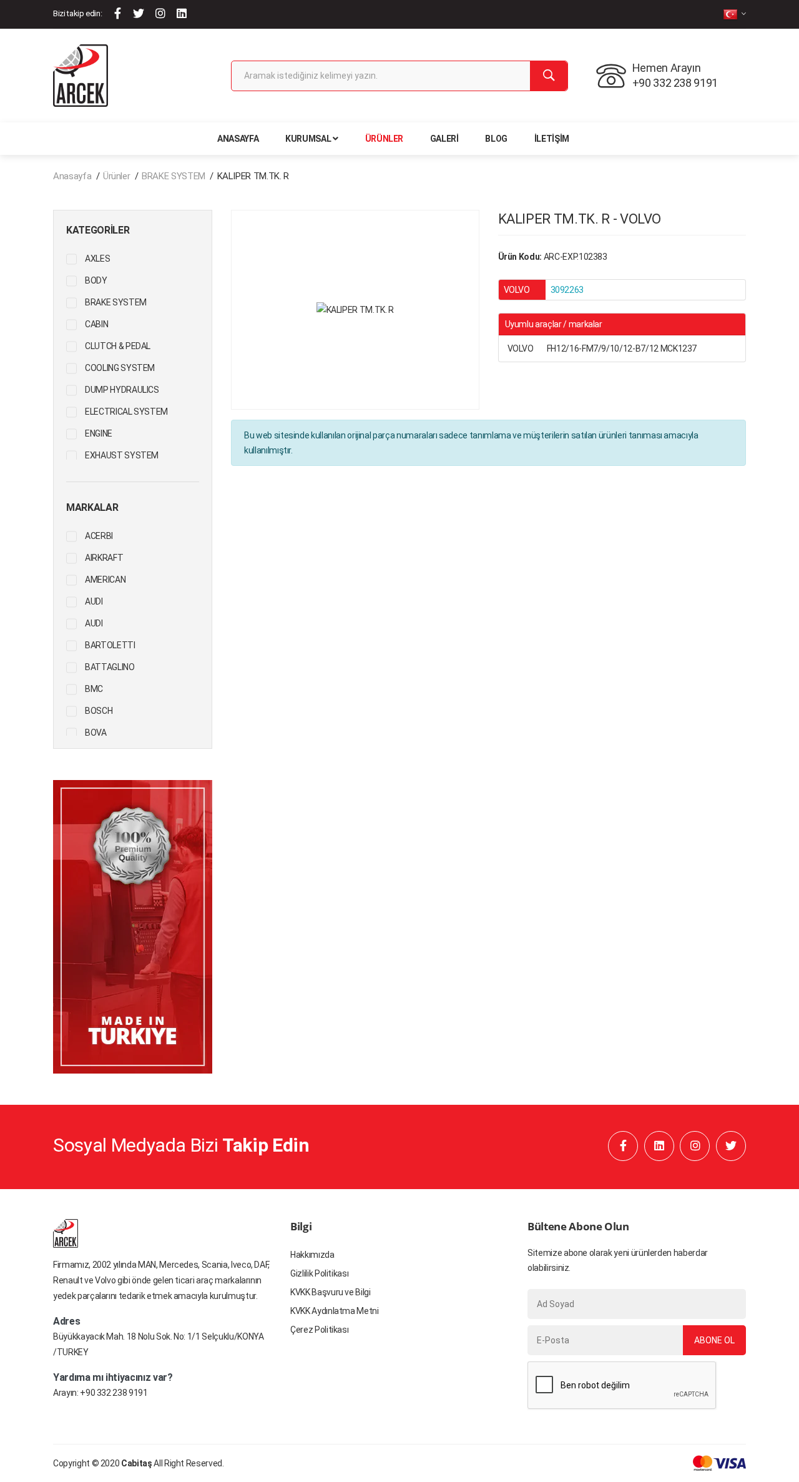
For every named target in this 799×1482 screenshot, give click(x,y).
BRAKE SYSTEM (173, 176)
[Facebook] (117, 13)
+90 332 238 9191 (113, 1393)
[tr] (734, 14)
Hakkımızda (312, 1255)
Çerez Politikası (319, 1330)
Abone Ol (714, 1340)
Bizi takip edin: (77, 13)
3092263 (567, 290)
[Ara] (548, 76)
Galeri (444, 139)
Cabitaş (136, 1463)
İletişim (551, 139)
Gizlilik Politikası (319, 1273)
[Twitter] (138, 13)
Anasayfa (237, 139)
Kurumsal (308, 139)
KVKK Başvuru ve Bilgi (330, 1292)
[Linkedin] (182, 13)
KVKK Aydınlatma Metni (334, 1311)
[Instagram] (160, 13)
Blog (496, 139)
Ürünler (384, 139)
